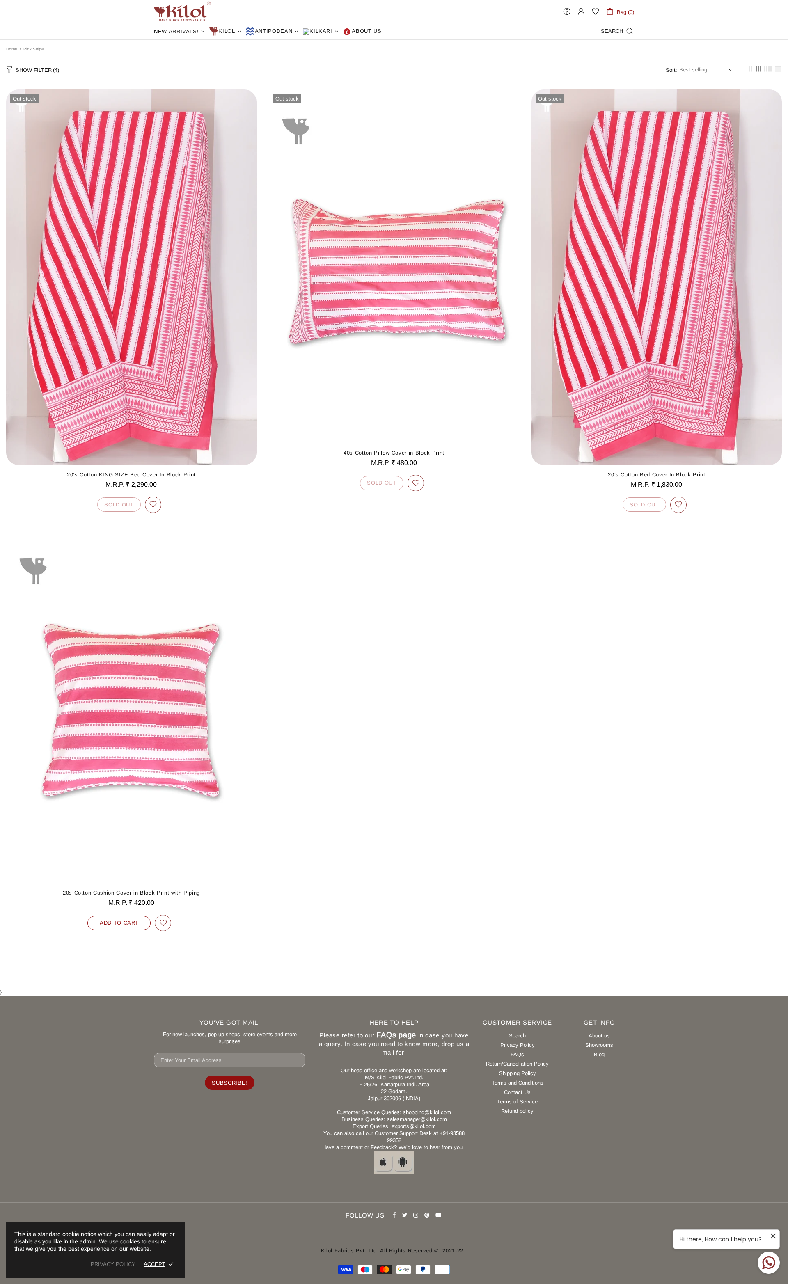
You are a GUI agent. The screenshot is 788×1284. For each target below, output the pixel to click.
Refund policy (517, 1111)
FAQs (517, 1054)
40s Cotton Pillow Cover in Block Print (394, 453)
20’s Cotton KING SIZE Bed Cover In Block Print (131, 474)
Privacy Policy (517, 1045)
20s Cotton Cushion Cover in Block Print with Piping (131, 893)
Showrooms (599, 1045)
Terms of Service (517, 1102)
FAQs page (396, 1035)
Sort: (671, 70)
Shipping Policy (517, 1073)
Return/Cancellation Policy (517, 1064)
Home (11, 49)
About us (599, 1035)
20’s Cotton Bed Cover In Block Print (656, 474)
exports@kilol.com (414, 1126)
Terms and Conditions (517, 1083)
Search (517, 1035)
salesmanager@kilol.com (417, 1119)
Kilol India (182, 11)
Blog (599, 1054)
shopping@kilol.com (427, 1112)
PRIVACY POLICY (113, 1264)
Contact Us (517, 1092)
